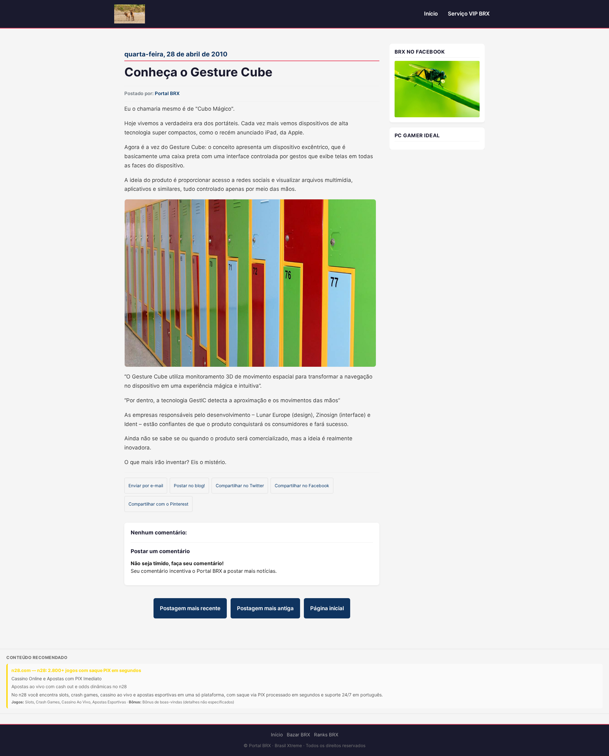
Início (431, 13)
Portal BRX (167, 93)
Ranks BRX (326, 735)
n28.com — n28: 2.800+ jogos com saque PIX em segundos (76, 670)
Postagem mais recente (190, 608)
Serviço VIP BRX (469, 13)
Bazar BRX (298, 735)
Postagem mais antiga (265, 608)
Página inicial (327, 608)
